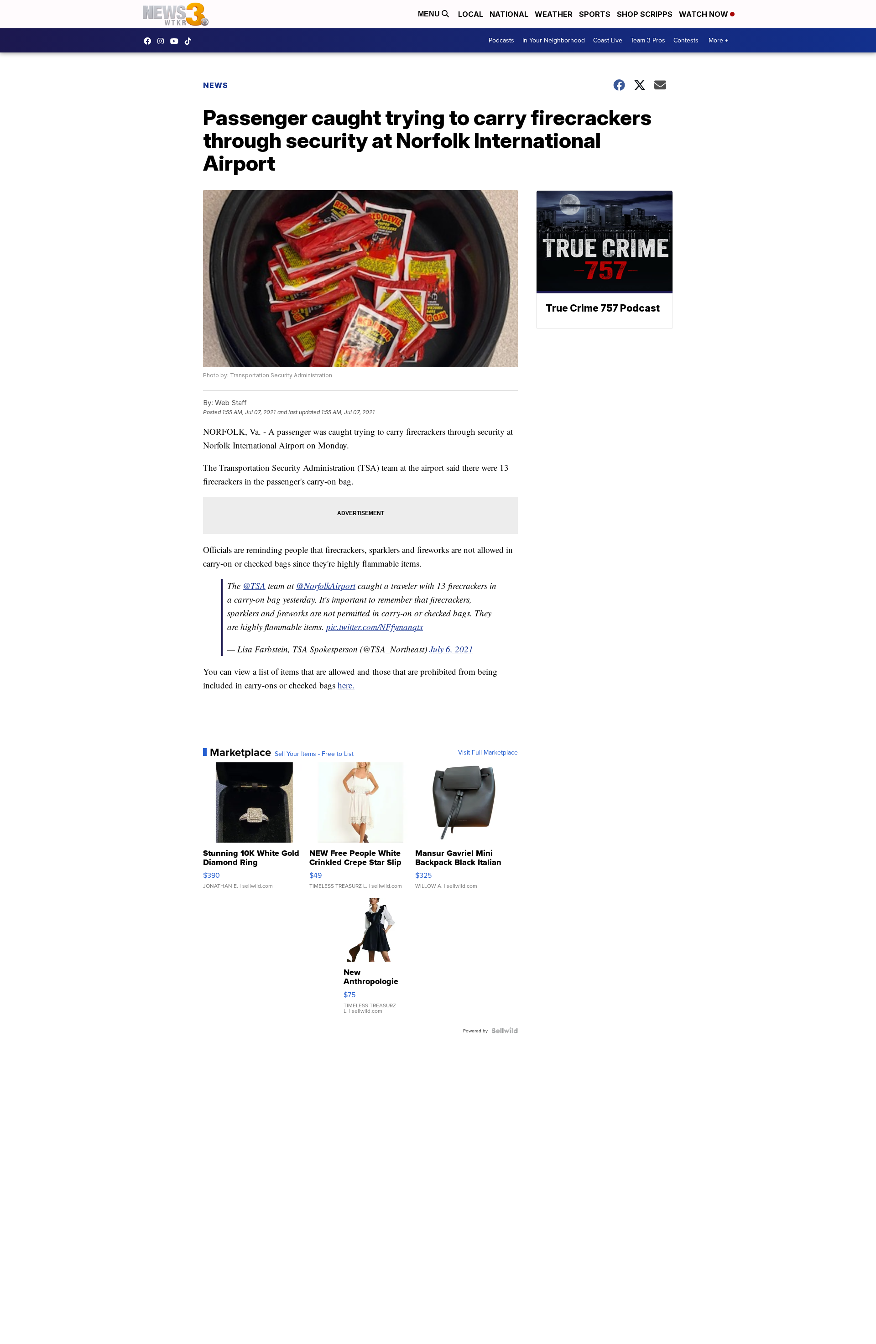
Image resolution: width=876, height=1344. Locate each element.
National (509, 14)
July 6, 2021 (451, 649)
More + (718, 40)
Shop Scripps (645, 14)
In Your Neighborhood (553, 40)
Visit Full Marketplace (488, 752)
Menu (430, 14)
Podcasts (501, 40)
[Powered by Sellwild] (504, 1030)
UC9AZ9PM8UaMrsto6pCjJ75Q (176, 41)
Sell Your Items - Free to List (314, 753)
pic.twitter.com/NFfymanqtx (374, 626)
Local (470, 14)
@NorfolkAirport (325, 585)
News (215, 85)
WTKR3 (150, 41)
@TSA (254, 585)
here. (346, 685)
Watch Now (704, 14)
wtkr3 (162, 41)
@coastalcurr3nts (190, 41)
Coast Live (607, 40)
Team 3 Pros (648, 40)
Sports (594, 14)
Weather (554, 14)
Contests (686, 40)
